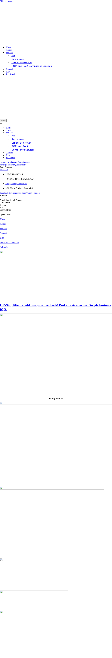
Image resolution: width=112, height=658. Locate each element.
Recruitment (18, 59)
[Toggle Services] (47, 133)
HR (13, 55)
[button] (14, 52)
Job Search (10, 74)
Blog (8, 71)
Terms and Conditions (9, 242)
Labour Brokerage (21, 62)
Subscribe (4, 247)
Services (3, 228)
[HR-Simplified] (56, 23)
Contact (9, 69)
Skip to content (6, 1)
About (8, 50)
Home (8, 47)
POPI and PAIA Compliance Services (31, 66)
